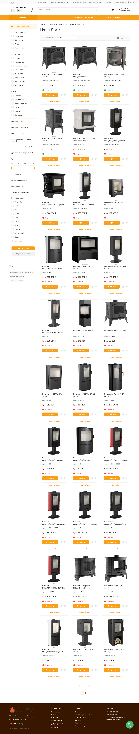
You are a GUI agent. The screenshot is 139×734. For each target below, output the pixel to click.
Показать (21, 248)
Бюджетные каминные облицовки (22, 272)
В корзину (50, 95)
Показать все (85, 686)
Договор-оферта (81, 726)
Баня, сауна (55, 717)
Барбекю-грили (56, 720)
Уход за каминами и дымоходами (58, 724)
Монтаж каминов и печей (83, 18)
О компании (79, 712)
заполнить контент (16, 280)
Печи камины (69, 24)
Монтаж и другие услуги (83, 715)
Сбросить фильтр (23, 254)
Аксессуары (55, 727)
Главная (42, 24)
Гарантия (78, 723)
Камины (53, 715)
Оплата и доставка (79, 2)
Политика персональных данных (19, 728)
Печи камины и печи (55, 24)
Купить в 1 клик (54, 102)
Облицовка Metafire (17, 276)
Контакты (92, 2)
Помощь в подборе (114, 18)
